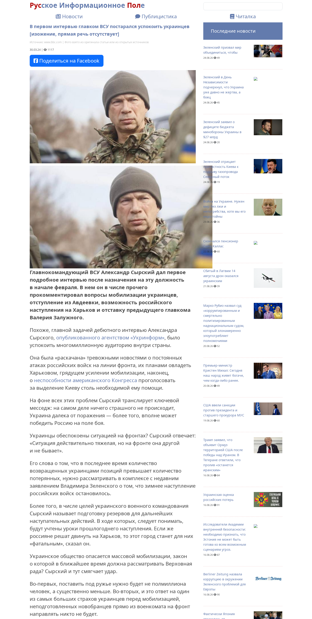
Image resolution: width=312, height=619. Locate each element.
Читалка (245, 16)
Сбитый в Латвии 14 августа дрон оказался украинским (220, 276)
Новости (72, 16)
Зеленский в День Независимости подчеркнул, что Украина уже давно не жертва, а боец (223, 87)
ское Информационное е (87, 5)
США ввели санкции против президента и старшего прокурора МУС (223, 410)
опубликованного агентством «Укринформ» (110, 337)
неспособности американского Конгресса (85, 380)
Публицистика (158, 16)
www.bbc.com (53, 42)
